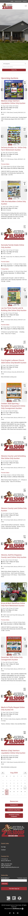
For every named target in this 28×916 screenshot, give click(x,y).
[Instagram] (17, 913)
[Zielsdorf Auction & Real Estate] (7, 6)
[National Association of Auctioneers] (8, 898)
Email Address (5, 878)
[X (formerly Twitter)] (13, 913)
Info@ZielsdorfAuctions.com (12, 867)
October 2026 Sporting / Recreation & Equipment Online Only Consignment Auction (13, 406)
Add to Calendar (7, 109)
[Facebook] (10, 913)
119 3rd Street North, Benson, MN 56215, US (14, 319)
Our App (3, 847)
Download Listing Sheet (14, 810)
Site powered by (8, 908)
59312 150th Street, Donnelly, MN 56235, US (14, 112)
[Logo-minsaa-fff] (19, 898)
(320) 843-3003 (18, 1)
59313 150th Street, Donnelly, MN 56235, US (14, 762)
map (2, 114)
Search (13, 70)
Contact (25, 1)
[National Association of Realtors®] (14, 898)
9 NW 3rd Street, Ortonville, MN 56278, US (13, 372)
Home (12, 1)
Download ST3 (14, 805)
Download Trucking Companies (14, 815)
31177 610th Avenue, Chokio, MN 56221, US (14, 159)
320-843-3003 (8, 864)
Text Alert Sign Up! (14, 888)
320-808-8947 (7, 865)
